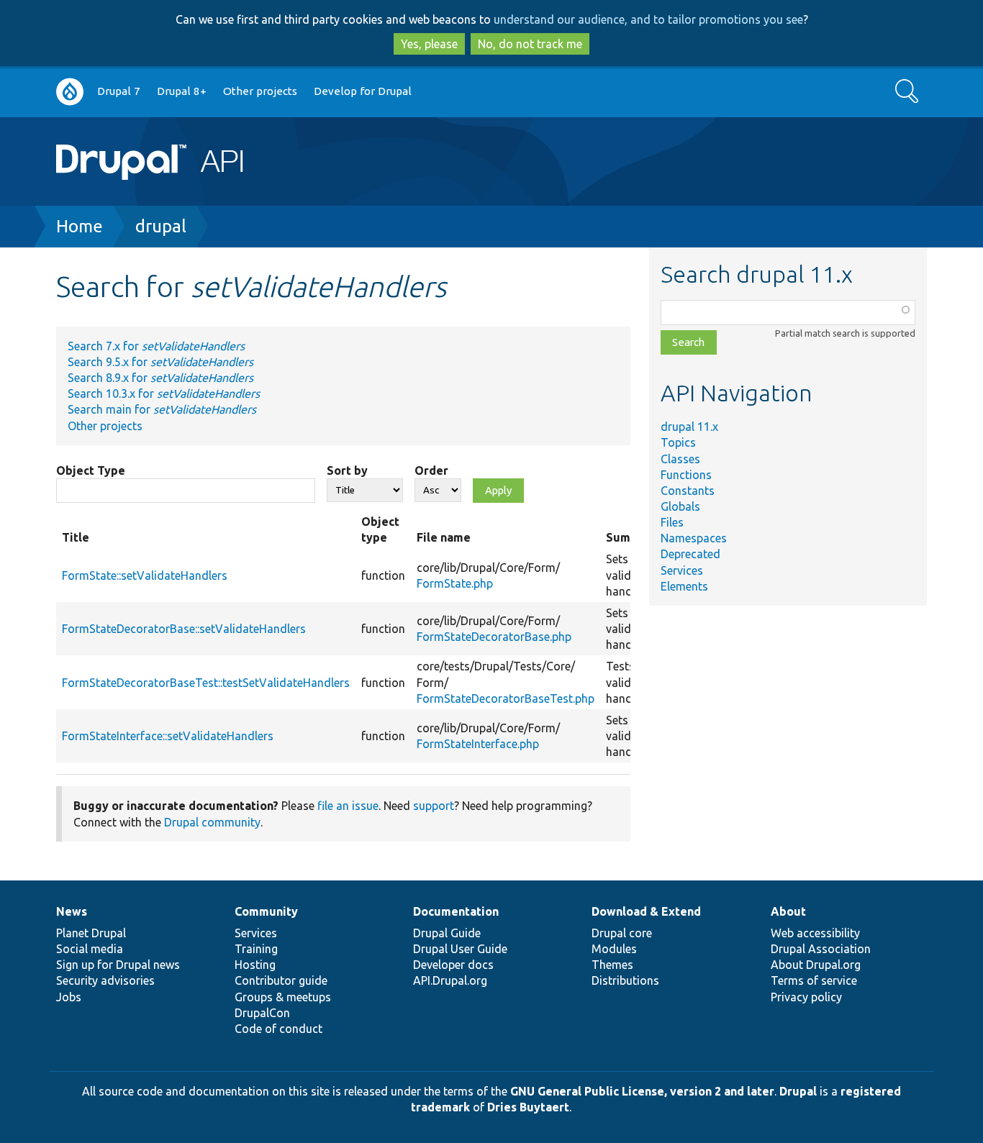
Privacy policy (806, 997)
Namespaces (694, 538)
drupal (160, 226)
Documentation (456, 911)
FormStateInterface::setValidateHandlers (167, 735)
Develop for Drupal (363, 91)
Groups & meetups (283, 997)
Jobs (68, 997)
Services (682, 570)
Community (266, 911)
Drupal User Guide (460, 948)
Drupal (798, 1091)
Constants (688, 490)
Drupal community (212, 822)
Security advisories (105, 980)
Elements (684, 586)
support (433, 805)
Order (431, 470)
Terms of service (814, 980)
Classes (680, 458)
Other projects (260, 91)
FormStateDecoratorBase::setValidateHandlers (184, 628)
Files (672, 522)
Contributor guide (281, 980)
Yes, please (429, 43)
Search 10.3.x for (164, 393)
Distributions (625, 980)
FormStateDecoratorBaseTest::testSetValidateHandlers (206, 682)
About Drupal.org (816, 964)
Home (79, 226)
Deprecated (690, 553)
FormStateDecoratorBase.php (494, 636)
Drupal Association (821, 948)
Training (256, 948)
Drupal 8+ (182, 91)
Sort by (347, 470)
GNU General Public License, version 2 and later (642, 1091)
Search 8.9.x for (160, 377)
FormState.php (455, 583)
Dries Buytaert (528, 1107)
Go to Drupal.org (69, 92)
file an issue (348, 805)
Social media (89, 948)
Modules (614, 948)
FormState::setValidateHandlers (144, 575)
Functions (686, 474)
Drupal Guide (447, 932)
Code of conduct (278, 1028)
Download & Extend (646, 911)
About (788, 911)
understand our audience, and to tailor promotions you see (648, 19)
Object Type (90, 470)
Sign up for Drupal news (118, 964)
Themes (612, 964)
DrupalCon (262, 1012)
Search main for (162, 409)
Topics (678, 442)
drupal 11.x (689, 426)
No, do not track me (530, 43)
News (71, 911)
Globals (680, 506)
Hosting (255, 964)
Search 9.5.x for (160, 361)
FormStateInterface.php (478, 743)
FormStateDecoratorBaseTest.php (505, 698)
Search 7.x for (156, 346)
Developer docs (453, 964)
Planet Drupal (91, 932)
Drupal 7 (118, 91)
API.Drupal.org (450, 980)
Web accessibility (815, 932)
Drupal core (622, 932)
